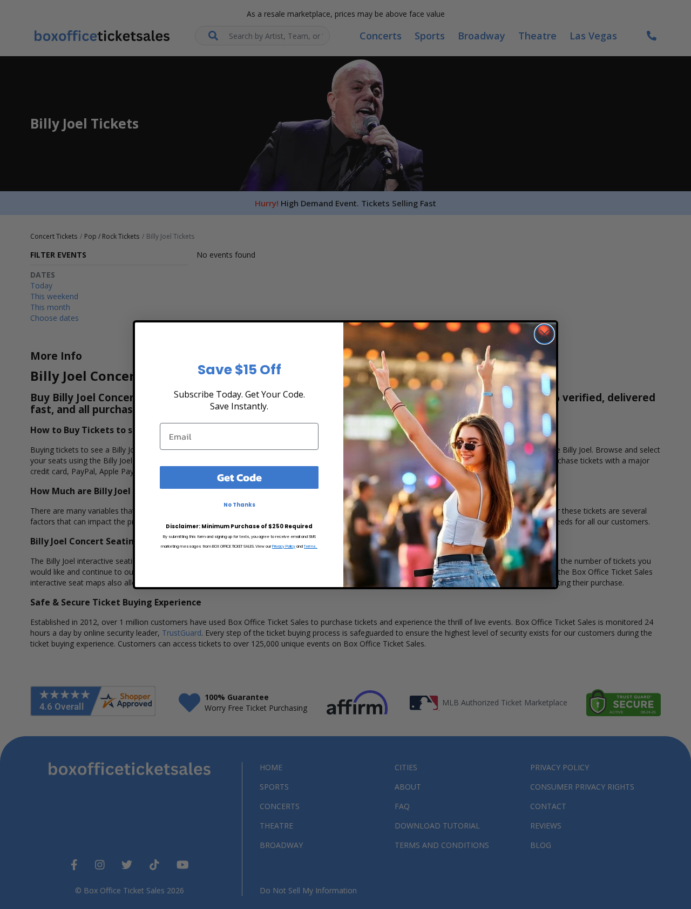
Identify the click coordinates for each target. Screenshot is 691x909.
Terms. (310, 545)
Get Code (239, 477)
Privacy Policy (283, 545)
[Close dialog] (544, 334)
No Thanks (239, 504)
